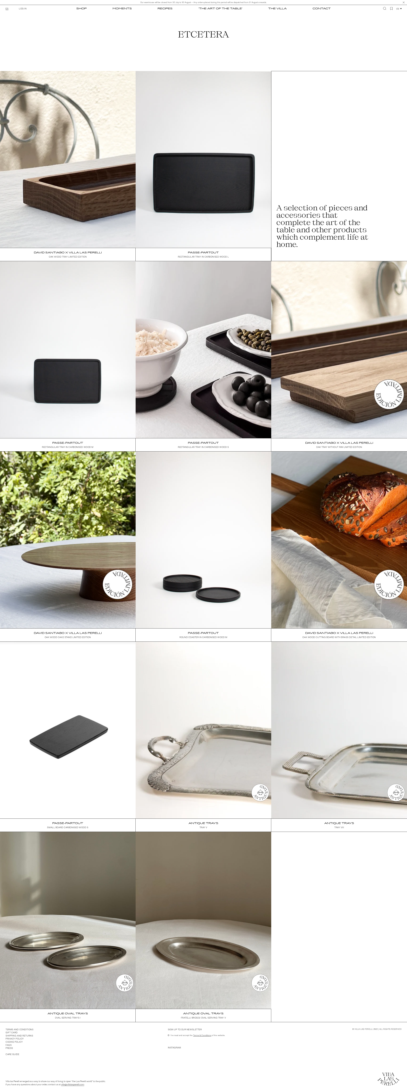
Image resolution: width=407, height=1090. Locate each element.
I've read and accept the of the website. (198, 1035)
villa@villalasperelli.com (72, 1084)
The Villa (277, 8)
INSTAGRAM (174, 1047)
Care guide (12, 1054)
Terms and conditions (19, 1029)
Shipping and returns (19, 1035)
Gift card (12, 1032)
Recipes (165, 8)
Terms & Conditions (202, 1035)
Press (9, 1048)
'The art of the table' (220, 8)
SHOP (81, 8)
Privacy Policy (15, 1038)
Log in (23, 8)
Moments (122, 8)
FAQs (9, 1045)
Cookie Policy (14, 1041)
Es (7, 8)
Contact (322, 8)
